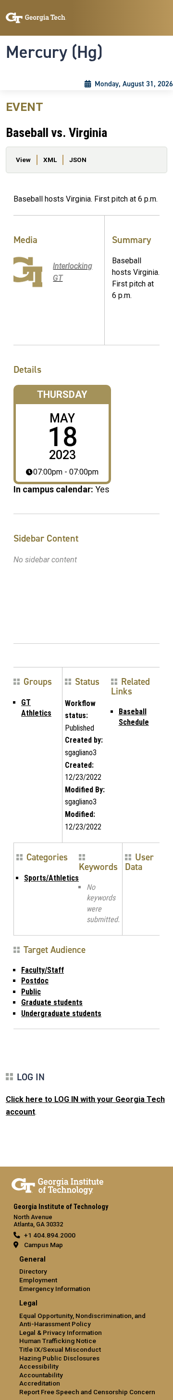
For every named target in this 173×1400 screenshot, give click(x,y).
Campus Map (43, 1245)
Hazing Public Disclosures (59, 1358)
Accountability (41, 1375)
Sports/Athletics (51, 878)
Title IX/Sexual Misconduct (60, 1349)
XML (50, 159)
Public (31, 991)
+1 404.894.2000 (49, 1235)
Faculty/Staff (42, 970)
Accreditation (39, 1383)
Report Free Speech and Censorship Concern (87, 1392)
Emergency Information (54, 1288)
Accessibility (39, 1366)
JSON (77, 159)
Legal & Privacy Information (60, 1332)
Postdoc (35, 980)
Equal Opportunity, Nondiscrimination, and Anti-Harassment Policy (82, 1320)
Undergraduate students (61, 1013)
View (23, 159)
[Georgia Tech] (57, 1184)
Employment (38, 1280)
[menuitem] (86, 1274)
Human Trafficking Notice (57, 1341)
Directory (33, 1271)
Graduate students (52, 1002)
